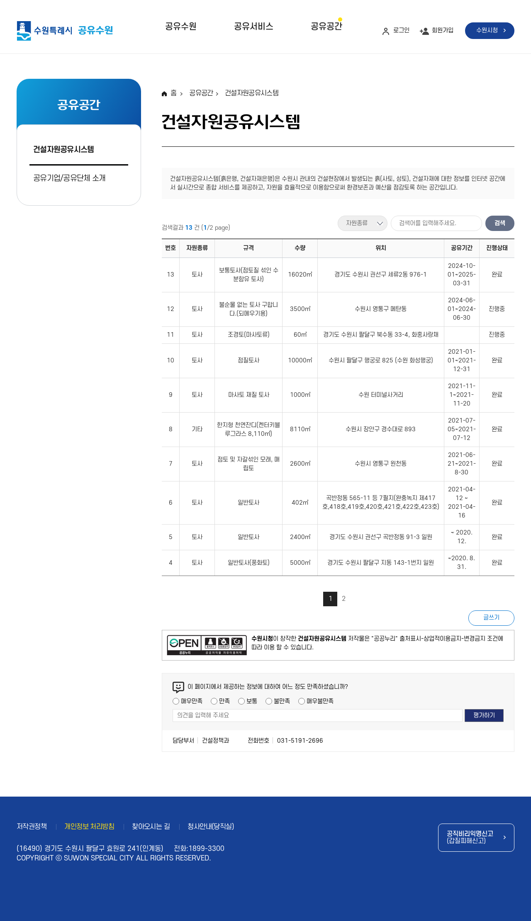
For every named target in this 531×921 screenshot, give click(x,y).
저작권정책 (31, 827)
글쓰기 (491, 617)
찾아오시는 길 (151, 827)
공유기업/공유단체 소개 (69, 178)
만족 (224, 701)
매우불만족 (320, 701)
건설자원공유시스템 (63, 150)
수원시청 (487, 30)
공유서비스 (253, 27)
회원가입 (442, 30)
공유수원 (181, 27)
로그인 (401, 30)
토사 (197, 274)
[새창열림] (206, 645)
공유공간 (326, 27)
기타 (197, 429)
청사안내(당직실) (211, 827)
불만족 (282, 701)
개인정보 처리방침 (89, 827)
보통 (251, 701)
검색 (499, 223)
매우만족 (191, 701)
